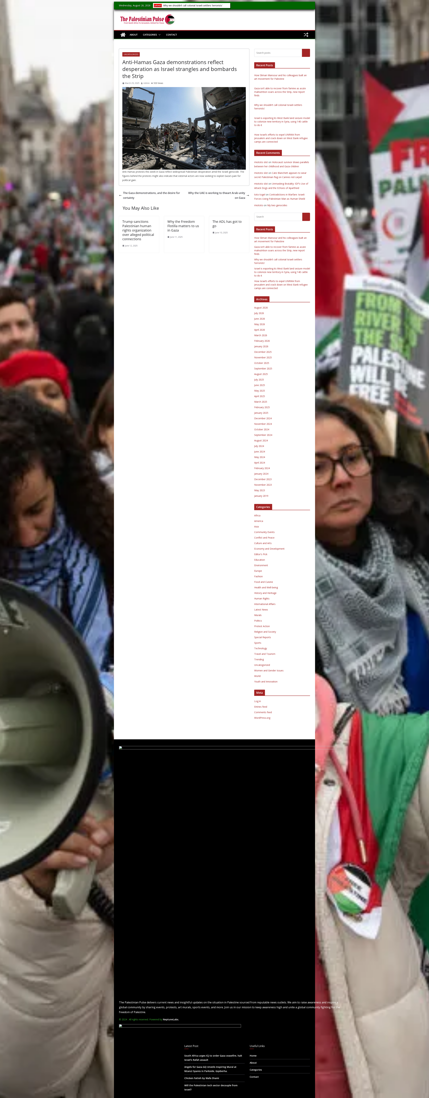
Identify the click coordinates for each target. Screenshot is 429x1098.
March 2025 (260, 401)
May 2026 (259, 324)
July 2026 (259, 313)
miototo (258, 205)
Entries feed (260, 706)
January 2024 (261, 473)
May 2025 (259, 390)
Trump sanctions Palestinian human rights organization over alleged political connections (138, 230)
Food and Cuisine (263, 581)
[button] (159, 34)
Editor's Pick (260, 554)
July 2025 (259, 379)
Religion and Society (265, 631)
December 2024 (263, 418)
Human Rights (261, 598)
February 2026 (262, 340)
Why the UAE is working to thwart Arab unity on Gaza (216, 195)
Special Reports (262, 637)
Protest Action (262, 626)
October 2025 (261, 363)
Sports (257, 642)
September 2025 (263, 368)
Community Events (264, 532)
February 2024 (262, 468)
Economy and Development (269, 548)
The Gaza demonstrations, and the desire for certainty (151, 195)
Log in (257, 701)
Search (306, 53)
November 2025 (263, 357)
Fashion (258, 576)
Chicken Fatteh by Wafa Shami (201, 1078)
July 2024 (259, 446)
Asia (256, 526)
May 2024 (259, 457)
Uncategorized (131, 54)
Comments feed (263, 712)
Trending (259, 659)
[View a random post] (306, 35)
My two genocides (277, 205)
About (134, 34)
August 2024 (261, 440)
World (257, 676)
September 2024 (263, 435)
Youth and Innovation (266, 681)
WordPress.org (262, 717)
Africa (257, 515)
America (258, 521)
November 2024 (263, 423)
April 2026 (259, 329)
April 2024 (259, 462)
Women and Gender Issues (269, 670)
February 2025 (262, 407)
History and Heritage (265, 593)
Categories (150, 34)
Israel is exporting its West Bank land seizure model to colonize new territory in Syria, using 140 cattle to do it (282, 121)
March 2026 (260, 335)
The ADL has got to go (227, 223)
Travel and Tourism (264, 653)
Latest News (261, 609)
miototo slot (261, 162)
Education (259, 559)
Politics (258, 620)
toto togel (259, 194)
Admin (146, 83)
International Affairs (264, 604)
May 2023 (259, 490)
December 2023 (263, 479)
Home (253, 1055)
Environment (261, 565)
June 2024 (259, 451)
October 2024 (261, 429)
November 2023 (263, 484)
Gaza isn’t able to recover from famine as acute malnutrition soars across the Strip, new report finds (280, 92)
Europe (258, 570)
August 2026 (261, 307)
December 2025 (263, 351)
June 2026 (259, 318)
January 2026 (261, 346)
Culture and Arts (263, 543)
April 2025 (259, 396)
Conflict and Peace (264, 537)
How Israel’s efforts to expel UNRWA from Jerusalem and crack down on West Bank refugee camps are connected (281, 138)
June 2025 (259, 385)
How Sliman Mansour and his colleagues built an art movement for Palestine (190, 7)
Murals (258, 615)
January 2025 (261, 412)
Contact (171, 34)
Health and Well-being (266, 587)
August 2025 (261, 374)
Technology (260, 648)
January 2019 (261, 495)
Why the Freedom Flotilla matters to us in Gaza (183, 226)
